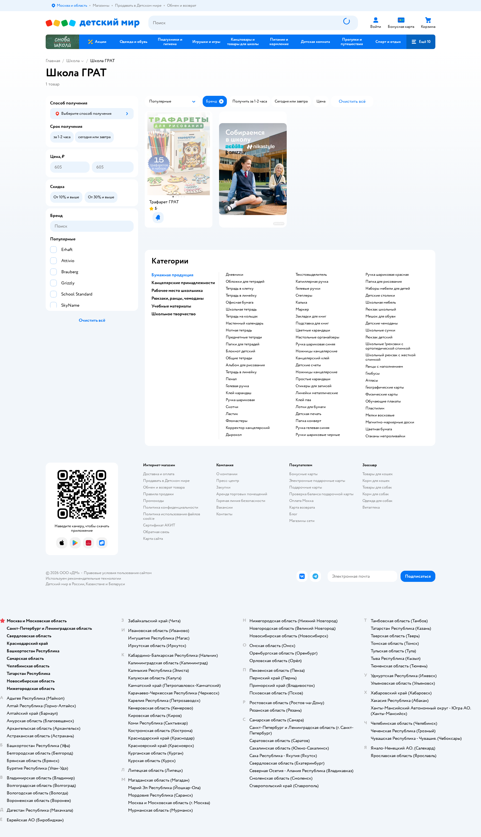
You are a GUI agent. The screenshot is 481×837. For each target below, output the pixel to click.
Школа (73, 61)
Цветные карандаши (313, 330)
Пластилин (374, 408)
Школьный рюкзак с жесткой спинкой (390, 357)
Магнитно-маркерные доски (389, 422)
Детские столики (380, 295)
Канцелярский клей (312, 358)
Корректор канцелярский (248, 428)
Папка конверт (308, 421)
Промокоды (153, 500)
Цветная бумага (378, 429)
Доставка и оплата (158, 474)
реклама (278, 223)
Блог (293, 514)
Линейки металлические (317, 393)
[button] (420, 42)
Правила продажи (158, 494)
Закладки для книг (311, 316)
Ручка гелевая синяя (312, 428)
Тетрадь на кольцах (242, 316)
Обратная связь (156, 531)
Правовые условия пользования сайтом (118, 572)
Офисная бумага (239, 302)
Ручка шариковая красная (387, 274)
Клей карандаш (238, 393)
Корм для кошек (376, 480)
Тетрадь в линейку (241, 295)
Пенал (231, 379)
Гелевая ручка (237, 386)
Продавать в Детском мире (166, 480)
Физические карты (381, 394)
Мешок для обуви (380, 316)
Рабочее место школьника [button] (177, 290)
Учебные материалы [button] (171, 306)
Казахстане (95, 584)
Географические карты (384, 387)
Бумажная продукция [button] (172, 275)
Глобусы (372, 373)
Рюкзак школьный (380, 309)
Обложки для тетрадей (245, 281)
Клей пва (303, 400)
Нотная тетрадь (239, 330)
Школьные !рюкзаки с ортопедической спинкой (387, 346)
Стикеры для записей (314, 386)
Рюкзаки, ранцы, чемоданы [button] (177, 298)
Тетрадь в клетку (240, 288)
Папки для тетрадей (242, 344)
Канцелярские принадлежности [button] (183, 282)
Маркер (302, 309)
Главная (53, 61)
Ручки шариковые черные (318, 435)
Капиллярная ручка (312, 281)
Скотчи (232, 407)
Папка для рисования (383, 281)
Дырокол (234, 435)
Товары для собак (377, 487)
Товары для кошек (377, 474)
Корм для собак (375, 494)
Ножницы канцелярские (316, 351)
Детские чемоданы (381, 323)
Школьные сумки (380, 330)
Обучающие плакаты (383, 401)
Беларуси (117, 584)
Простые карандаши (313, 379)
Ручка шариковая (240, 400)
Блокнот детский (240, 351)
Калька (301, 302)
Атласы (371, 380)
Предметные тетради (244, 337)
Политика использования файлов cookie (171, 516)
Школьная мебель (380, 302)
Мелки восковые (379, 415)
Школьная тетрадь (241, 309)
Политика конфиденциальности (170, 507)
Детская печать (308, 414)
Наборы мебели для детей (387, 288)
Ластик (232, 414)
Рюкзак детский (378, 337)
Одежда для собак (377, 500)
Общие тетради (239, 358)
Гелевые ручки (308, 288)
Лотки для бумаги (311, 407)
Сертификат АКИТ (159, 525)
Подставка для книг (312, 323)
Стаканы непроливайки (385, 436)
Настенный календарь (244, 323)
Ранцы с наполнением (384, 366)
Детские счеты (308, 365)
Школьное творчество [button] (173, 314)
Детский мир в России (65, 584)
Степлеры (304, 295)
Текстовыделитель (311, 274)
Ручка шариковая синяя (315, 344)
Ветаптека (371, 507)
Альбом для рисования (245, 365)
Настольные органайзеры (317, 337)
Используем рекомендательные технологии (83, 578)
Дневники (234, 274)
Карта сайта (153, 538)
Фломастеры (236, 421)
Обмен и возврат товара (164, 487)
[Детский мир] (92, 23)
